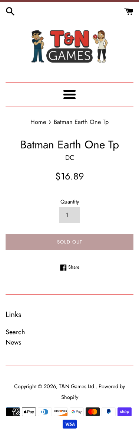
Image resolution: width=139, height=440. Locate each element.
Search (15, 332)
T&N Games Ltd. (77, 386)
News (13, 342)
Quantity (69, 201)
